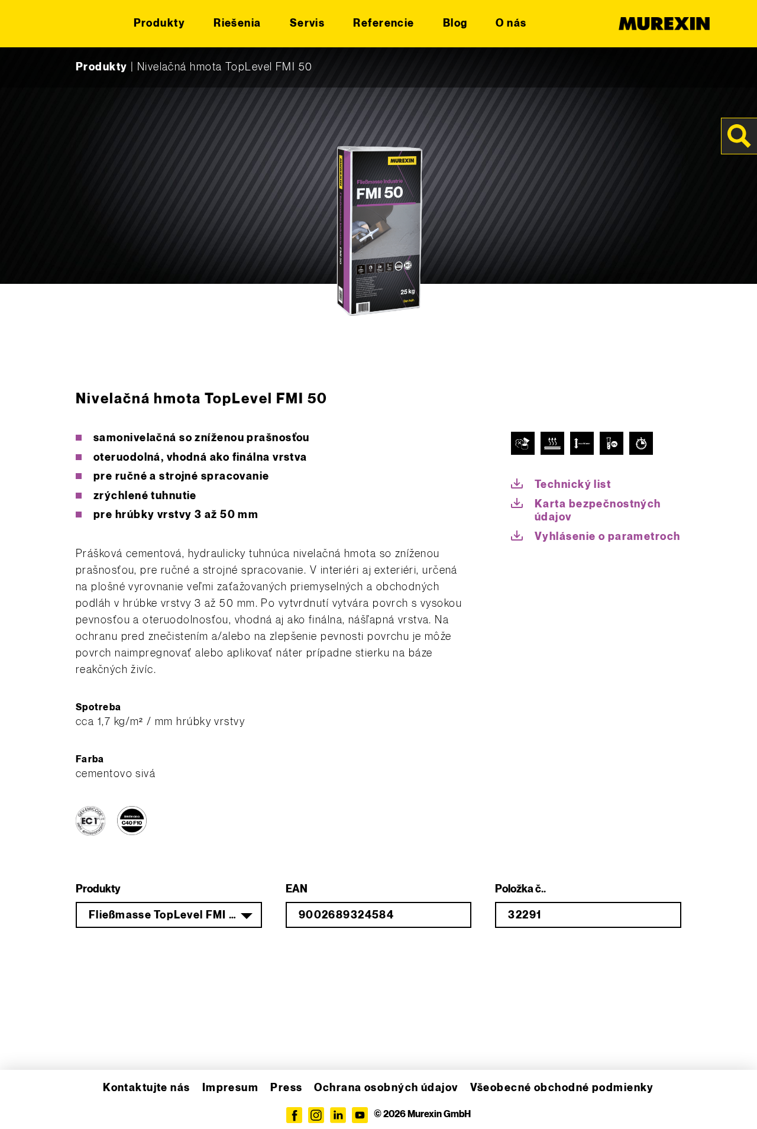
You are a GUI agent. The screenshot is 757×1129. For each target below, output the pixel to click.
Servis (307, 23)
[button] (26, 1103)
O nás (511, 23)
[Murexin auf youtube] (360, 1115)
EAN (297, 889)
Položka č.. (520, 889)
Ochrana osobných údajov (386, 1088)
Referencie (383, 23)
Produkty (160, 23)
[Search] (739, 136)
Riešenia (237, 23)
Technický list (573, 484)
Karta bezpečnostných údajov (598, 511)
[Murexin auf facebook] (294, 1115)
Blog (455, 23)
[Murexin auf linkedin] (338, 1115)
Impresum (230, 1088)
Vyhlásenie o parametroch (608, 536)
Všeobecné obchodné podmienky (562, 1088)
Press (286, 1088)
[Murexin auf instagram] (316, 1115)
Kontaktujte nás (146, 1088)
